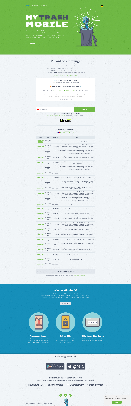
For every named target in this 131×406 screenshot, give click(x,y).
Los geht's (33, 43)
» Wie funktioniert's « (65, 303)
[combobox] (55, 109)
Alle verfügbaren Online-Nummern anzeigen (65, 75)
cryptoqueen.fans (69, 99)
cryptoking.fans (62, 99)
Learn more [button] (123, 398)
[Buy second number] (65, 120)
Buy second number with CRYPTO (56, 115)
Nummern (39, 403)
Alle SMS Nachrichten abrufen (65, 271)
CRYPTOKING (58, 90)
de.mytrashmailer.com (79, 275)
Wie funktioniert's (30, 403)
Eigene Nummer (32, 5)
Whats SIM (44, 5)
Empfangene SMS (48, 403)
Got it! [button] (116, 402)
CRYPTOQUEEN (70, 90)
